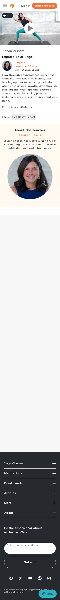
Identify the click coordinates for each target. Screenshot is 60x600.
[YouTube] (30, 578)
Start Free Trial (45, 5)
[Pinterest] (40, 578)
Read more (44, 148)
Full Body (18, 116)
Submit (30, 562)
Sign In (26, 5)
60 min (32, 66)
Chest (32, 116)
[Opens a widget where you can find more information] (47, 594)
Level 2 (19, 66)
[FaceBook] (11, 578)
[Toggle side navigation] (5, 5)
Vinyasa (20, 62)
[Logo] (12, 6)
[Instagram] (49, 578)
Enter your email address (22, 545)
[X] (20, 578)
